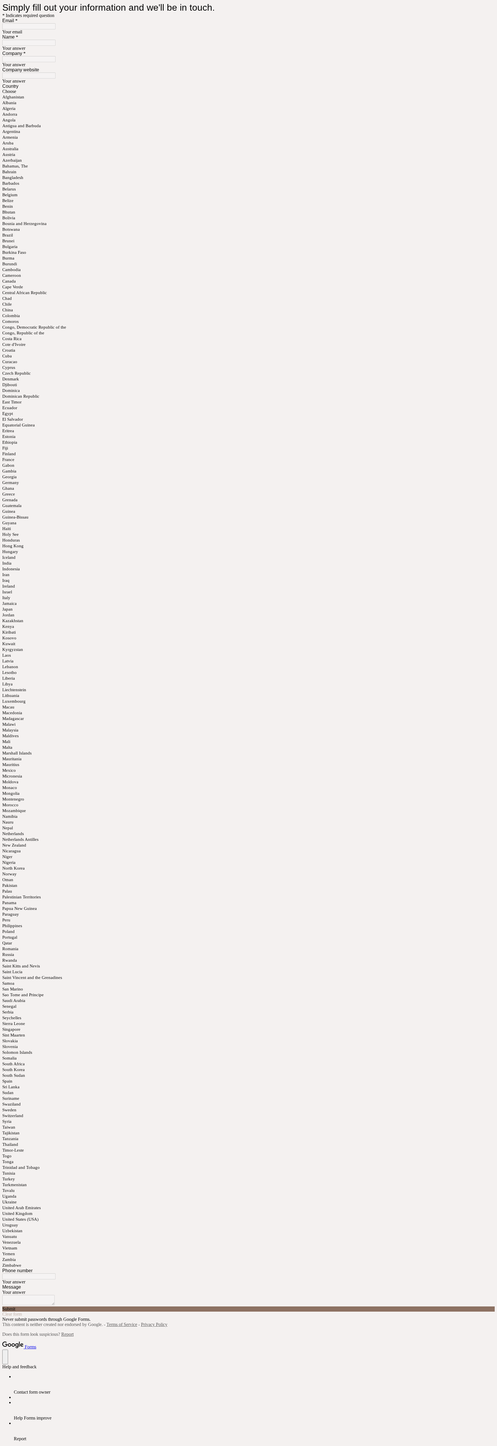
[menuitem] (254, 1384)
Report (67, 1334)
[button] (248, 1309)
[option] (248, 91)
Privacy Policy (154, 1324)
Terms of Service (121, 1324)
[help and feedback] (5, 1357)
